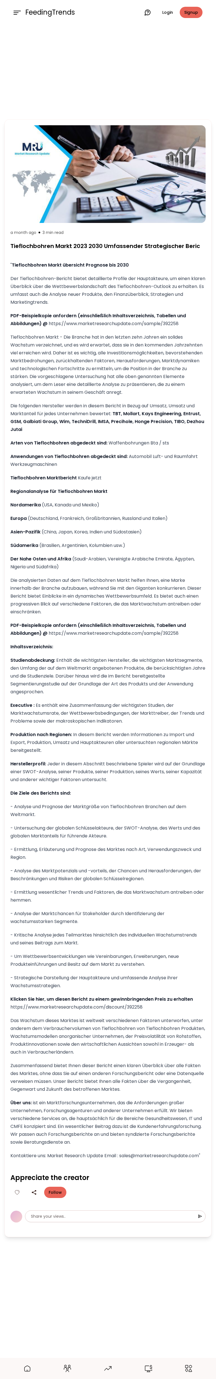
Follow (55, 1192)
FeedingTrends (50, 12)
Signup (191, 12)
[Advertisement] (108, 71)
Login (167, 12)
